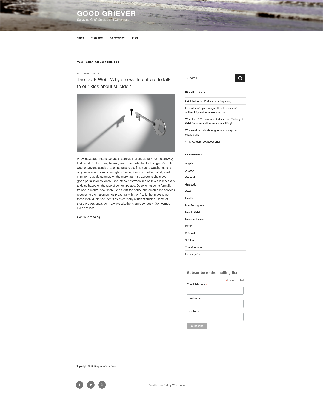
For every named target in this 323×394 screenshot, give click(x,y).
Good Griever (106, 13)
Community (117, 37)
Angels (189, 163)
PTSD (188, 226)
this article (124, 158)
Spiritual (190, 233)
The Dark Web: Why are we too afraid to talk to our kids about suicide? (123, 82)
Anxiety (189, 170)
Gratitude (190, 184)
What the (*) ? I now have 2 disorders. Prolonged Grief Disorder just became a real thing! (214, 121)
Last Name (193, 310)
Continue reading (88, 217)
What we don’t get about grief (202, 141)
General (190, 177)
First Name (194, 297)
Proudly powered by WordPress (166, 385)
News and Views (195, 219)
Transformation (194, 247)
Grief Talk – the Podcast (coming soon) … (210, 101)
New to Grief (192, 212)
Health (189, 198)
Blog (135, 37)
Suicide (189, 240)
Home (80, 37)
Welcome (97, 37)
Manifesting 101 (194, 205)
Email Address (197, 284)
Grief (188, 191)
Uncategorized (193, 254)
